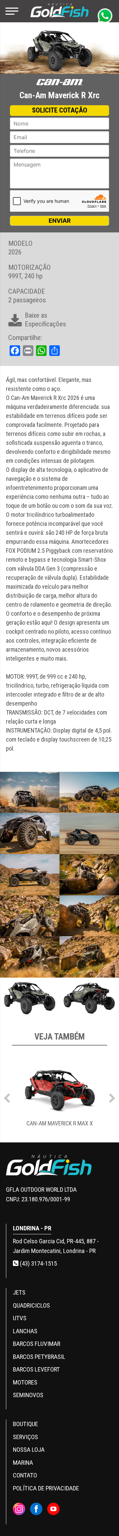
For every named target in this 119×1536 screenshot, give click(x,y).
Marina (23, 1462)
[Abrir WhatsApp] (102, 1519)
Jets (19, 1292)
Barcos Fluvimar (36, 1344)
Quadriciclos (31, 1305)
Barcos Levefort (36, 1369)
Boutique (25, 1424)
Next (112, 1096)
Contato (25, 1475)
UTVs (19, 1318)
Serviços (25, 1437)
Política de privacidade (46, 1488)
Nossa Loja (29, 1449)
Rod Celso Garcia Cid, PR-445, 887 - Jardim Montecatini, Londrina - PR (56, 1246)
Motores (25, 1382)
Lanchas (25, 1331)
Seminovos (28, 1395)
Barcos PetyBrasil (39, 1357)
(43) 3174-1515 (38, 1263)
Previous (7, 1096)
